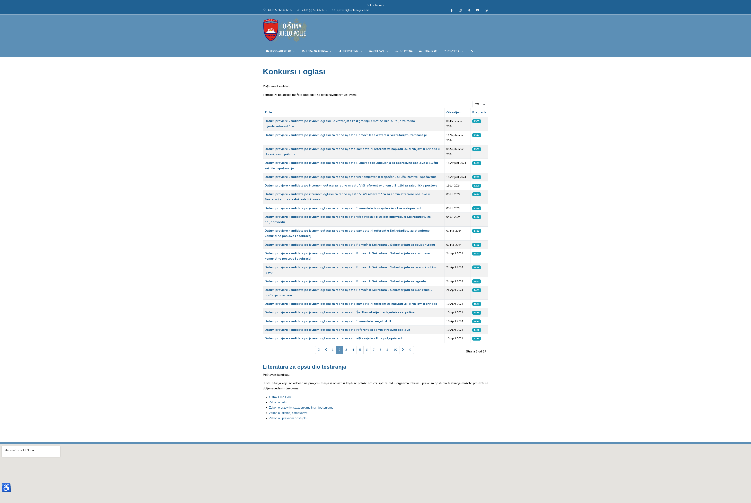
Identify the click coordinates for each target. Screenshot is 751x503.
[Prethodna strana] (326, 350)
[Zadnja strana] (410, 350)
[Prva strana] (319, 350)
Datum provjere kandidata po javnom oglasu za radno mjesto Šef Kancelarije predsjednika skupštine (340, 312)
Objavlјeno (454, 112)
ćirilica (371, 5)
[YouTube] (478, 10)
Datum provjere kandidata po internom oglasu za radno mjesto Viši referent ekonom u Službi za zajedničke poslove (351, 185)
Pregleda (479, 112)
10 (395, 350)
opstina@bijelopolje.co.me (353, 10)
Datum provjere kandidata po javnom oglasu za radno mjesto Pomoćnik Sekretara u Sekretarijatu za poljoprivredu (350, 245)
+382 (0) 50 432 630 (314, 10)
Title (268, 112)
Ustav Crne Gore (280, 397)
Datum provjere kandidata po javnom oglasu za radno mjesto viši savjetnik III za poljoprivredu (334, 338)
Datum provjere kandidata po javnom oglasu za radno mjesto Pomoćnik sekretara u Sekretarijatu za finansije (346, 135)
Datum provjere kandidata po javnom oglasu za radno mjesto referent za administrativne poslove (337, 330)
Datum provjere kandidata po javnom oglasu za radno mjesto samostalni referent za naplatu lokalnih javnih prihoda (351, 304)
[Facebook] (452, 10)
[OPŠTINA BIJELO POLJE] (285, 30)
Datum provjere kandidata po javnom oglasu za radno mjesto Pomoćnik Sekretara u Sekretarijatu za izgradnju (346, 281)
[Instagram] (460, 10)
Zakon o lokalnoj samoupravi (288, 413)
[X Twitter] (469, 10)
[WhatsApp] (486, 10)
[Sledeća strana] (403, 350)
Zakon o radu (278, 402)
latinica (379, 5)
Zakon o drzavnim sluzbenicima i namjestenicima (301, 407)
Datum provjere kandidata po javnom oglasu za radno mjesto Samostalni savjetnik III (328, 321)
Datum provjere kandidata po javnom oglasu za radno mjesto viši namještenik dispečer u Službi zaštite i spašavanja (351, 177)
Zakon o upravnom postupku (288, 418)
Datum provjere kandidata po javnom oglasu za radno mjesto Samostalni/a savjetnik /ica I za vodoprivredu (343, 208)
